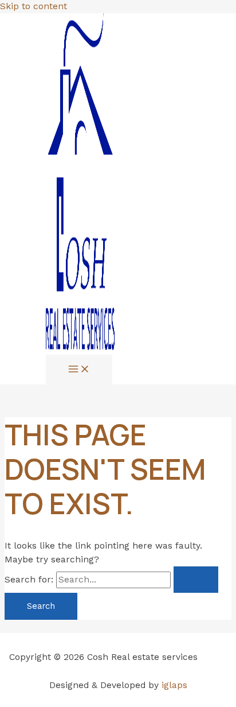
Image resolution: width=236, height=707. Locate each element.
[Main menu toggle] (79, 370)
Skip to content (33, 6)
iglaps (174, 685)
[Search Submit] (196, 579)
